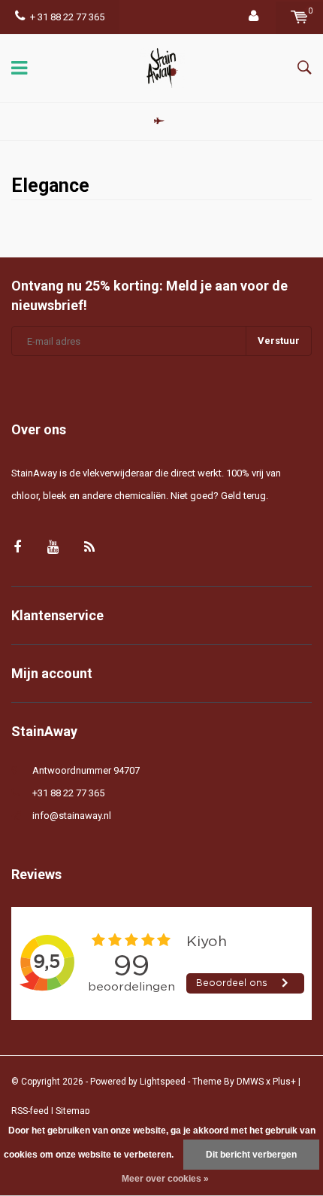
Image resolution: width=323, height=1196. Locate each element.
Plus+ (284, 1081)
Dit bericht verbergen (251, 1154)
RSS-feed (30, 1111)
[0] (299, 17)
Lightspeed (163, 1081)
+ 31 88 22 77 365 (67, 17)
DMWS (250, 1081)
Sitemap (72, 1111)
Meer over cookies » (165, 1178)
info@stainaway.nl (71, 815)
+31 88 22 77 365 (68, 793)
